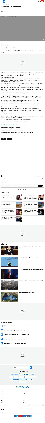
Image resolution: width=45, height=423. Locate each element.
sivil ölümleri (22, 382)
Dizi (6, 4)
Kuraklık (21, 376)
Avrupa (2, 393)
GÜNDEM (4, 244)
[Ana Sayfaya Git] (4, 1)
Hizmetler (2, 409)
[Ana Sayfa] (1, 4)
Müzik (26, 379)
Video (2, 402)
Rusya (33, 374)
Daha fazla (3, 412)
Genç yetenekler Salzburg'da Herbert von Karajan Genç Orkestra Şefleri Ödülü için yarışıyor (17, 132)
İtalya (16, 376)
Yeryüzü (24, 395)
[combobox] (22, 367)
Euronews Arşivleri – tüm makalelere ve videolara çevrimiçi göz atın (33, 405)
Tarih (31, 379)
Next (2, 398)
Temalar (2, 391)
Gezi (1, 400)
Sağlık (24, 398)
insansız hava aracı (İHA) (17, 379)
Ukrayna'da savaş (25, 374)
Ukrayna (33, 376)
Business (2, 395)
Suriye (27, 376)
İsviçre (3, 138)
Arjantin (9, 138)
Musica (9, 4)
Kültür (4, 4)
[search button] (31, 367)
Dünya (24, 393)
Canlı (42, 1)
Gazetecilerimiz (3, 404)
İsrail (11, 376)
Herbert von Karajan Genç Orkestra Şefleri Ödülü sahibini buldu (12, 129)
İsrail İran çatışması (15, 374)
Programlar (25, 402)
